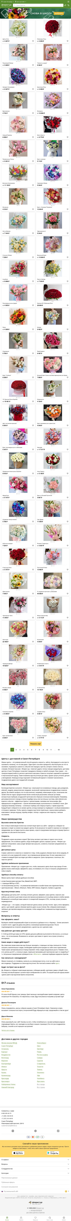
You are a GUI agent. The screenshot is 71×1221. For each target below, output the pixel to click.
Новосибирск (41, 1043)
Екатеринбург (6, 1064)
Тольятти (40, 1066)
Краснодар (5, 1078)
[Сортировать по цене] (65, 5)
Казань (3, 1072)
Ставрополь (41, 1064)
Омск (38, 1046)
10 (47, 750)
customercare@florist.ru (9, 1126)
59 (59, 750)
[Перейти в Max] (58, 1131)
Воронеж (4, 1061)
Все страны (41, 1087)
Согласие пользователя (9, 1187)
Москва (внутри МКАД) (9, 1043)
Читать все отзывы (8, 1030)
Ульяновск (40, 1072)
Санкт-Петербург (7, 1046)
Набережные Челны (8, 1084)
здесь (57, 963)
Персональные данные (9, 1178)
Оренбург (40, 1049)
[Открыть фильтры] (68, 5)
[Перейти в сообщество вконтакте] (13, 1131)
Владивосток (5, 1055)
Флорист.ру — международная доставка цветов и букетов (35, 1210)
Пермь (39, 1052)
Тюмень (39, 1069)
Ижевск (4, 1066)
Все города (41, 1084)
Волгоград (5, 1058)
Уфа (38, 1075)
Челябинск (40, 1078)
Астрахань (5, 1049)
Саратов (40, 1061)
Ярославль (41, 1081)
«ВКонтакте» (37, 954)
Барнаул (4, 1052)
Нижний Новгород (7, 1087)
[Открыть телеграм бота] (35, 1131)
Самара (39, 1058)
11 (51, 750)
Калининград (5, 1075)
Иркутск (4, 1069)
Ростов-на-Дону (42, 1055)
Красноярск (5, 1081)
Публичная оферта (8, 1182)
